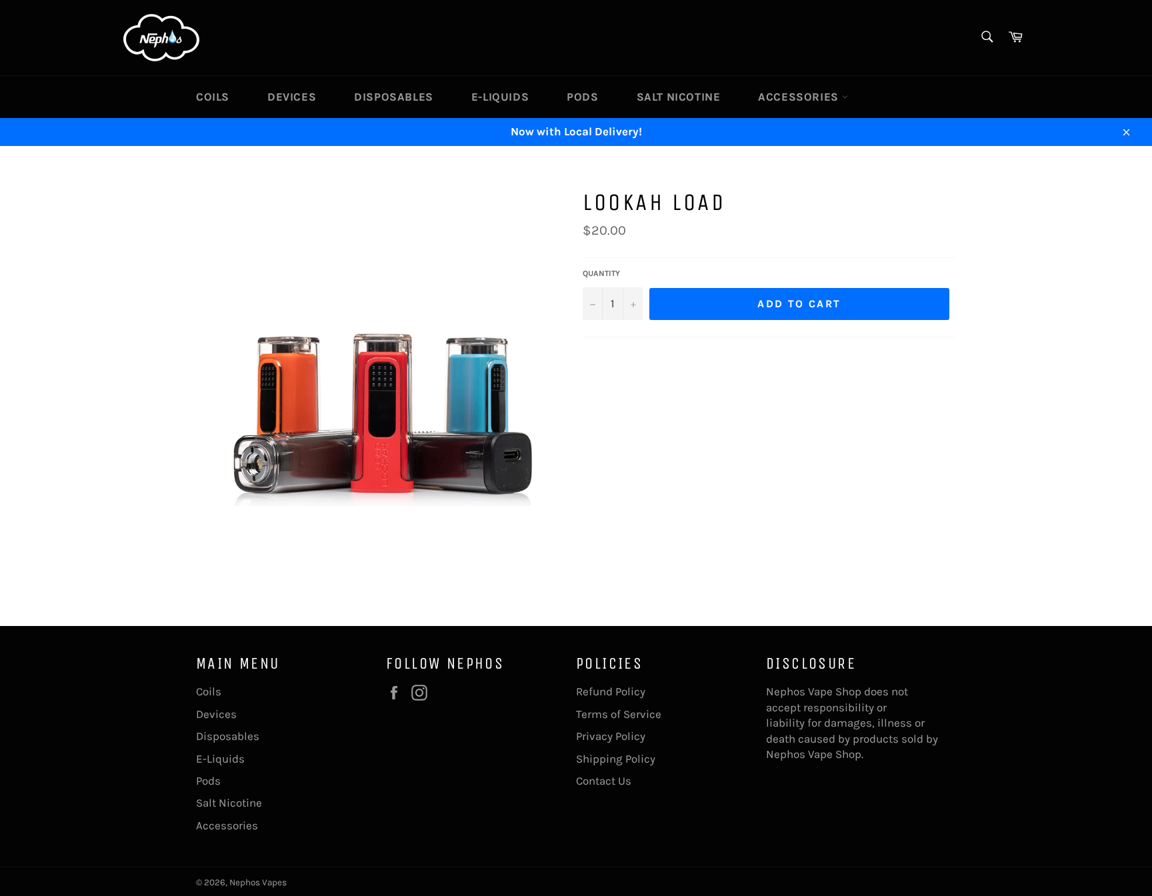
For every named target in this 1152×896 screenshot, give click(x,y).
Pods (582, 96)
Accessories (799, 96)
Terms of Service (618, 714)
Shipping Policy (615, 758)
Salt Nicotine (679, 96)
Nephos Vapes (258, 882)
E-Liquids (500, 96)
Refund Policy (610, 691)
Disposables (393, 96)
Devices (291, 96)
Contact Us (603, 780)
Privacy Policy (610, 736)
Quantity (601, 273)
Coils (212, 96)
